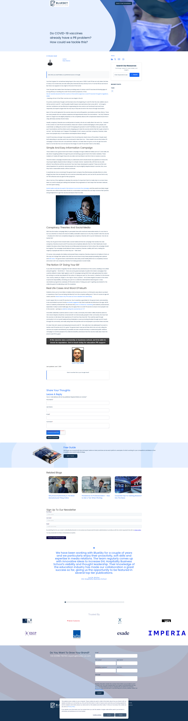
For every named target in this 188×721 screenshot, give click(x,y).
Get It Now (70, 456)
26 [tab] (105, 602)
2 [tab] (66, 602)
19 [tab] (94, 602)
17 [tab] (91, 602)
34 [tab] (118, 602)
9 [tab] (78, 602)
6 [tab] (73, 602)
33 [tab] (117, 602)
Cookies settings (97, 715)
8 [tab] (76, 602)
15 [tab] (87, 602)
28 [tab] (108, 602)
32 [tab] (115, 602)
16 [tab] (89, 602)
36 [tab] (121, 602)
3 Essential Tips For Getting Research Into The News (128, 497)
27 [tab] (107, 602)
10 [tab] (79, 602)
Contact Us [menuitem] (129, 705)
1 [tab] (65, 602)
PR (112, 91)
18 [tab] (92, 602)
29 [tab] (110, 602)
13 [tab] (84, 602)
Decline (120, 715)
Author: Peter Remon (78, 363)
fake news (52, 258)
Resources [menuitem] (129, 703)
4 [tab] (70, 602)
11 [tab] (81, 602)
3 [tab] (68, 602)
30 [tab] (112, 602)
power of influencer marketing (84, 304)
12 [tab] (83, 602)
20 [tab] (96, 602)
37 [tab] (123, 602)
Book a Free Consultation (123, 3)
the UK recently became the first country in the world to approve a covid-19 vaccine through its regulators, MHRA (77, 95)
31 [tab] (113, 602)
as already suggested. (73, 302)
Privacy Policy (71, 706)
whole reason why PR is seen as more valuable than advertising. (73, 296)
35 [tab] (120, 602)
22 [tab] (99, 602)
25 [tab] (104, 602)
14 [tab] (86, 602)
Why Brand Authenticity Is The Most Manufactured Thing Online (62, 497)
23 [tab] (100, 602)
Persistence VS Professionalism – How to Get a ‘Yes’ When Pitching (96, 497)
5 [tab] (71, 602)
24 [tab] (102, 602)
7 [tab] (75, 602)
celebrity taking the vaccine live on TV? (73, 309)
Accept (109, 715)
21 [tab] (97, 602)
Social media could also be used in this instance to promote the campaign (67, 188)
